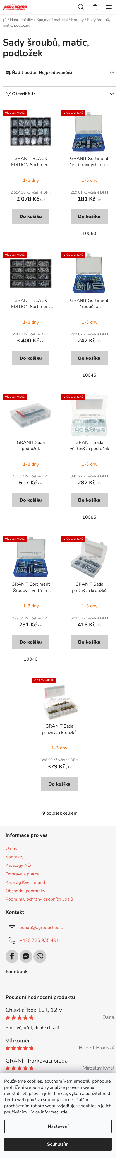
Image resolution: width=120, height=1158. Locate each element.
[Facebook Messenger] (26, 956)
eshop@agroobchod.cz (42, 927)
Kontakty (14, 857)
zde (64, 1112)
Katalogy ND (18, 865)
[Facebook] (12, 956)
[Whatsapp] (39, 956)
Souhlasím (58, 1144)
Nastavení (58, 1126)
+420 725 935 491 (39, 940)
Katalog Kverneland (25, 882)
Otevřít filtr (23, 94)
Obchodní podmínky (25, 891)
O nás (11, 848)
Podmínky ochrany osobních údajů (39, 899)
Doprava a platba (22, 874)
